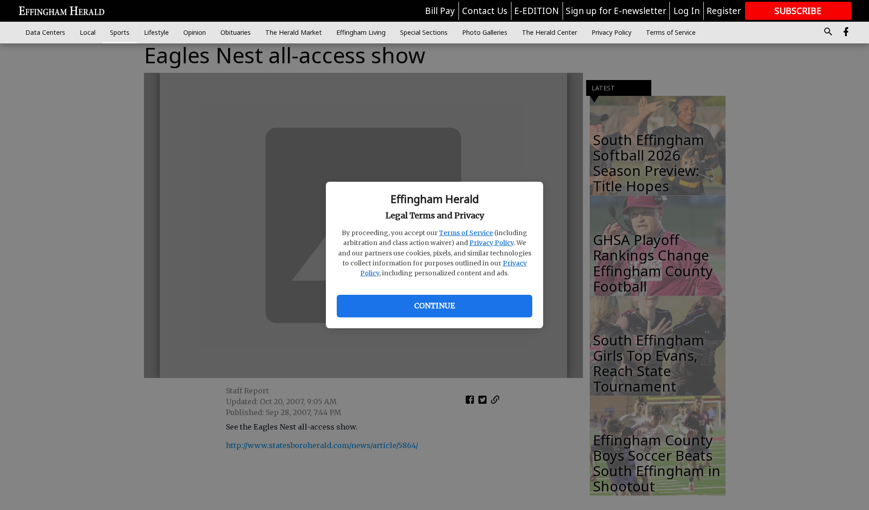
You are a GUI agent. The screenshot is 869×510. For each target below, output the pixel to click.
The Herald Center (549, 32)
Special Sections (424, 32)
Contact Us (484, 11)
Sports (119, 32)
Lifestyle (156, 32)
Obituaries (235, 32)
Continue (434, 305)
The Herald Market (293, 32)
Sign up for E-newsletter (616, 11)
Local (87, 32)
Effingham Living (361, 32)
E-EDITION (536, 11)
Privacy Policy (491, 243)
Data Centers (45, 32)
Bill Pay (440, 11)
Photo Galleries (484, 32)
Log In (686, 11)
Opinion (194, 32)
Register (724, 11)
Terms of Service (466, 233)
